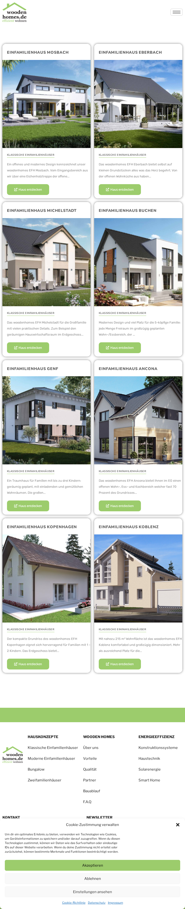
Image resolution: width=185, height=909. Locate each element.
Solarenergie (150, 769)
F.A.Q (87, 802)
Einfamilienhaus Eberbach (130, 52)
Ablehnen (92, 879)
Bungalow (36, 769)
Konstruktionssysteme (158, 748)
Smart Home (149, 780)
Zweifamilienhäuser (44, 780)
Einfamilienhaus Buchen (128, 210)
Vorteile (90, 758)
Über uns (91, 748)
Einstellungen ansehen (92, 892)
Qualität (90, 769)
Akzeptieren (92, 865)
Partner (89, 780)
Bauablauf (91, 791)
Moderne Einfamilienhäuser (51, 758)
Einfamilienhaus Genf (32, 368)
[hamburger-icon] (177, 12)
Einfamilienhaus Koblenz (129, 527)
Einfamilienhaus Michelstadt (42, 210)
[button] (177, 824)
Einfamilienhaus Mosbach (38, 52)
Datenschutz (97, 902)
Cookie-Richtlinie (74, 902)
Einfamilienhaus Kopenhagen (42, 527)
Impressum (115, 902)
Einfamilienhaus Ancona (128, 368)
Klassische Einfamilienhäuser (53, 748)
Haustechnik (149, 758)
